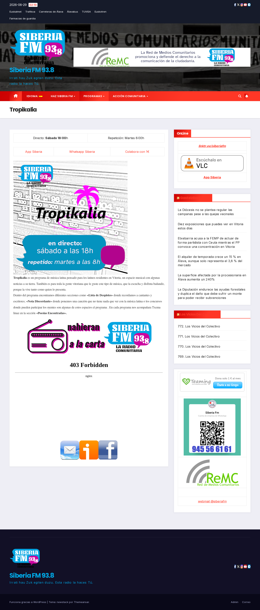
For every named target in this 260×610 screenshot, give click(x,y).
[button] (239, 96)
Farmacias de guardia (23, 18)
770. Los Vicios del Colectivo (199, 346)
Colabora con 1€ (137, 152)
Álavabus (72, 11)
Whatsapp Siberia (82, 152)
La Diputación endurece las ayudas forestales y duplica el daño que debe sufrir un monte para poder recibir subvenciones (211, 294)
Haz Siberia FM (62, 96)
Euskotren (100, 11)
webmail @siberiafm (212, 501)
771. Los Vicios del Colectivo (199, 336)
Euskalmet (16, 11)
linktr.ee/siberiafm (212, 146)
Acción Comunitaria (129, 96)
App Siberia (33, 152)
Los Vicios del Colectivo (199, 314)
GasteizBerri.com (194, 197)
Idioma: (32, 96)
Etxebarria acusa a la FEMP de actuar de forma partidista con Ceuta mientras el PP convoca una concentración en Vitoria (209, 242)
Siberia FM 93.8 (32, 69)
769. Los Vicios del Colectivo (199, 356)
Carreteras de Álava (51, 11)
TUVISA (86, 11)
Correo (246, 602)
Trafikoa (30, 11)
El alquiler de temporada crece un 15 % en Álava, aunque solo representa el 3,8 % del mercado (210, 261)
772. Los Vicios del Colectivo (199, 326)
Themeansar (81, 602)
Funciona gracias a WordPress (28, 602)
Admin (234, 602)
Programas (93, 96)
